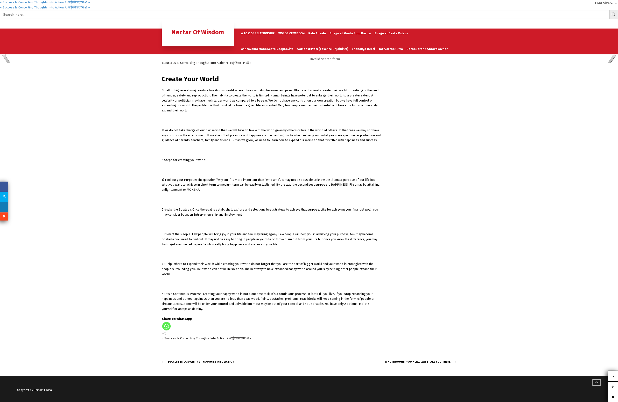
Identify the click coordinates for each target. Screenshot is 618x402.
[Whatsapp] (166, 326)
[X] (4, 197)
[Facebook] (4, 187)
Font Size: (603, 3)
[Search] (452, 23)
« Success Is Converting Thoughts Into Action (32, 2)
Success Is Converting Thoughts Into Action (201, 361)
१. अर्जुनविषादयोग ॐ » (77, 2)
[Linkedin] (4, 207)
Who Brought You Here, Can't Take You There (417, 361)
